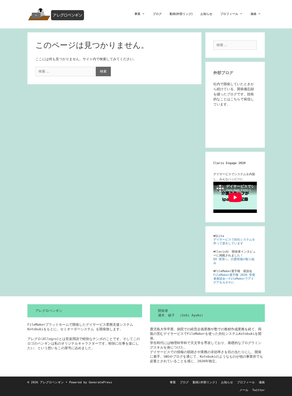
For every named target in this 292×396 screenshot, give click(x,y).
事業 (137, 14)
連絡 (253, 14)
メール (243, 390)
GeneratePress (100, 382)
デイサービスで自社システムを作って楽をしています (234, 241)
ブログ (157, 14)
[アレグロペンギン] (56, 14)
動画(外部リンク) (181, 14)
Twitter (258, 390)
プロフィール (229, 14)
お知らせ (206, 14)
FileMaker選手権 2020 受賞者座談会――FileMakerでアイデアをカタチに (234, 278)
